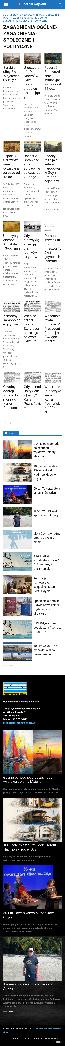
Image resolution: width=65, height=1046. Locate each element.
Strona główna (12, 14)
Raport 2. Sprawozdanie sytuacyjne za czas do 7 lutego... (32, 166)
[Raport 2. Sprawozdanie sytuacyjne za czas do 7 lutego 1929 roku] (32, 146)
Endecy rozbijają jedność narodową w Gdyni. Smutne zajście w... (52, 168)
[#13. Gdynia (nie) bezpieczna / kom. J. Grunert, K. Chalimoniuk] (17, 629)
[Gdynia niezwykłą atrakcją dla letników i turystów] (32, 226)
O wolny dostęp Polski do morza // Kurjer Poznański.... (11, 399)
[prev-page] (5, 423)
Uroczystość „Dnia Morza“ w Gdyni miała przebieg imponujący (32, 82)
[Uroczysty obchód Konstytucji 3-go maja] (11, 226)
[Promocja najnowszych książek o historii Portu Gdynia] (17, 584)
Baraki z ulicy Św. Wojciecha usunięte (11, 74)
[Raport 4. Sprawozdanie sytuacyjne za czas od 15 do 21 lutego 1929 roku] (11, 146)
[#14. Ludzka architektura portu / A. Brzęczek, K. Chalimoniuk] (17, 562)
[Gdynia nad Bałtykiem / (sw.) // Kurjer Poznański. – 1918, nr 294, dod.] (32, 377)
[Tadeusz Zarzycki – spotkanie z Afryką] (17, 517)
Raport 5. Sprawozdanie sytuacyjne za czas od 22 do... (52, 78)
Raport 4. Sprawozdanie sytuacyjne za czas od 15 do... (11, 166)
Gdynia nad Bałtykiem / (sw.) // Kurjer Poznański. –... (32, 397)
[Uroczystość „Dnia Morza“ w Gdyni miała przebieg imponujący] (32, 58)
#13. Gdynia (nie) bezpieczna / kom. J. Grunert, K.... (47, 628)
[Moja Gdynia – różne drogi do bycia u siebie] (17, 539)
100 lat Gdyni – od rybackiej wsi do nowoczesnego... (45, 650)
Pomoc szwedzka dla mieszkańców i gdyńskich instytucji (52, 248)
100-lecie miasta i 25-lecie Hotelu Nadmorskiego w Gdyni (29, 847)
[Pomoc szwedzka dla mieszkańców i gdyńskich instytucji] (53, 226)
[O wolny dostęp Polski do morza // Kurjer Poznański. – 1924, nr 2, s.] (11, 377)
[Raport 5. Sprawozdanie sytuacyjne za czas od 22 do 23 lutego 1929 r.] (53, 58)
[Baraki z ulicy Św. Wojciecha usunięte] (11, 58)
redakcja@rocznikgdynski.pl (19, 722)
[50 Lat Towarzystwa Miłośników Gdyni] (17, 494)
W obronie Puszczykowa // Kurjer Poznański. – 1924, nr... (53, 399)
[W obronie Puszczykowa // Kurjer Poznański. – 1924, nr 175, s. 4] (53, 377)
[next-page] (11, 423)
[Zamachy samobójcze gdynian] (11, 306)
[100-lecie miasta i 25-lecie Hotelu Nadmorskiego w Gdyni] (17, 472)
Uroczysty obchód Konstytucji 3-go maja (11, 242)
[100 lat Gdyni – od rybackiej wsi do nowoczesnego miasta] (17, 651)
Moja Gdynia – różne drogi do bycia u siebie (47, 538)
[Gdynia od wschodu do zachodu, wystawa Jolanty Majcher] (17, 449)
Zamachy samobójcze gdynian (11, 320)
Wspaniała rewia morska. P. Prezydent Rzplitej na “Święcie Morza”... (52, 328)
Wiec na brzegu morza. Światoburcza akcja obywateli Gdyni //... (31, 328)
